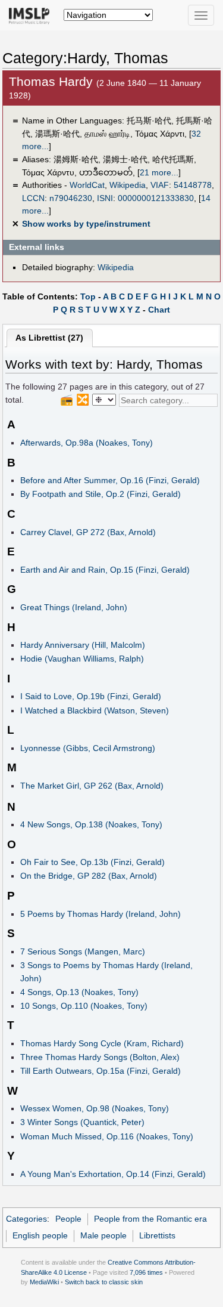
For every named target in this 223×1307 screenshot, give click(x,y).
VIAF (159, 185)
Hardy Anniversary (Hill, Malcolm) (82, 645)
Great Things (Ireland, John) (73, 607)
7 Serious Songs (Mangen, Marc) (82, 951)
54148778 (193, 185)
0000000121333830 (156, 198)
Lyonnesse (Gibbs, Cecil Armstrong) (87, 748)
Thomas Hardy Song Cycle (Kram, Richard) (102, 1043)
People (68, 1218)
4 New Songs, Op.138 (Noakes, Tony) (91, 824)
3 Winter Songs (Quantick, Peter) (82, 1122)
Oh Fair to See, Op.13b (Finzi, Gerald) (92, 862)
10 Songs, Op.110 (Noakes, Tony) (83, 1006)
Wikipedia (127, 185)
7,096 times (146, 1272)
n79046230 (70, 198)
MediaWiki (44, 1282)
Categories (26, 1218)
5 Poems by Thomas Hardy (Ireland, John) (100, 914)
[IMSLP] (32, 15)
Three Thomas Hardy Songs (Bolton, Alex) (100, 1057)
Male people (103, 1235)
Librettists (157, 1235)
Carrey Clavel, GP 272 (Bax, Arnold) (88, 532)
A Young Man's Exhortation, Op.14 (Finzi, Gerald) (113, 1174)
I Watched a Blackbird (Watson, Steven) (94, 710)
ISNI (105, 198)
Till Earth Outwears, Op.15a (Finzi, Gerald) (100, 1071)
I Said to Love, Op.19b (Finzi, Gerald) (90, 696)
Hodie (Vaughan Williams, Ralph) (82, 658)
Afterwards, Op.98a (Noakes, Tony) (86, 442)
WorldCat (87, 185)
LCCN (33, 198)
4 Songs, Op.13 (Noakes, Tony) (79, 992)
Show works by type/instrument (86, 223)
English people (40, 1235)
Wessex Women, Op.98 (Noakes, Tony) (94, 1108)
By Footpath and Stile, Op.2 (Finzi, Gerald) (100, 494)
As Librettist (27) (49, 337)
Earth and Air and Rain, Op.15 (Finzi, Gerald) (105, 569)
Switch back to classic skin (104, 1282)
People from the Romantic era (150, 1218)
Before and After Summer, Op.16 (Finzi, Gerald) (110, 480)
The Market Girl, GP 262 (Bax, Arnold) (92, 785)
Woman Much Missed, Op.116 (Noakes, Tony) (106, 1136)
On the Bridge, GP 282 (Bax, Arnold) (88, 875)
